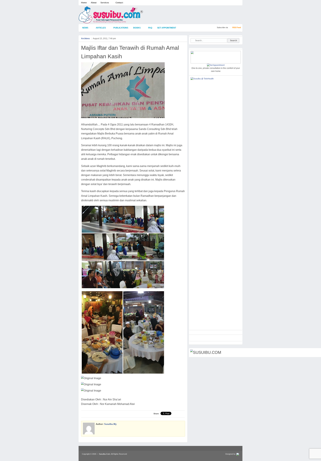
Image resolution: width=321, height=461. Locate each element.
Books (136, 28)
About (93, 3)
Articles (100, 28)
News (84, 28)
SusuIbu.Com (104, 454)
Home (84, 3)
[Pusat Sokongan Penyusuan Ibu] (111, 22)
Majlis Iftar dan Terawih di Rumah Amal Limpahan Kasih (130, 52)
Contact (119, 3)
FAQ (150, 28)
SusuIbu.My (110, 424)
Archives (85, 38)
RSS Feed (236, 27)
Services (104, 3)
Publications (120, 28)
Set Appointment (166, 28)
